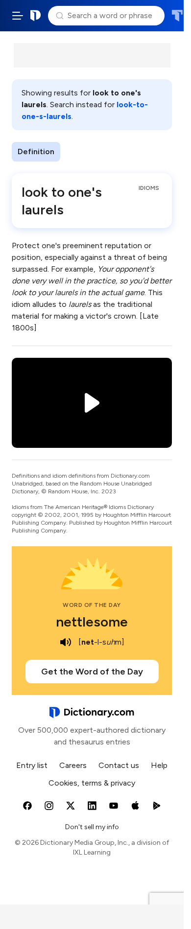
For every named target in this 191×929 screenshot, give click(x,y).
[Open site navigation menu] (18, 15)
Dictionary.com (35, 16)
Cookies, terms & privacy (91, 783)
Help (159, 765)
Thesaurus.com (177, 16)
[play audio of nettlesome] (66, 642)
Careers (73, 765)
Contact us (118, 765)
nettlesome (92, 621)
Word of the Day (92, 605)
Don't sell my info (92, 827)
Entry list (32, 765)
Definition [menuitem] (36, 151)
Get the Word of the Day (92, 671)
